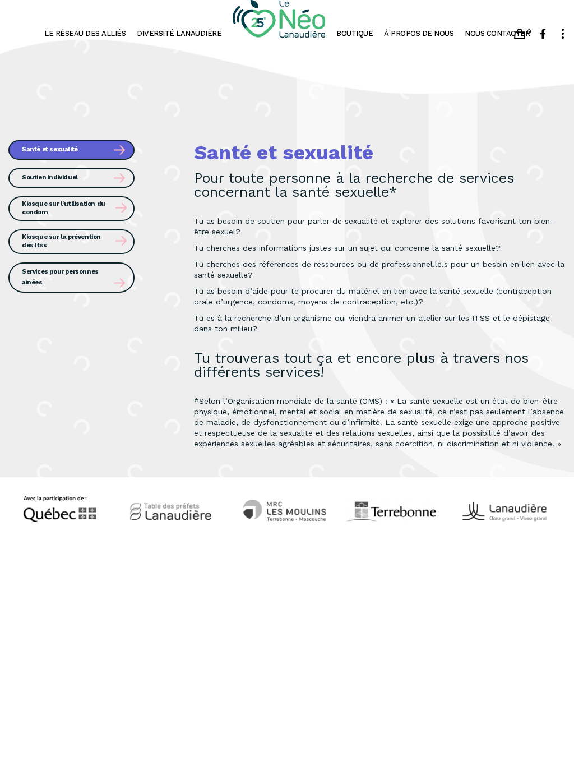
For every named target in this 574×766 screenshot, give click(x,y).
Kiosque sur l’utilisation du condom (63, 208)
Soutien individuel (50, 177)
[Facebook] (543, 33)
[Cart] (519, 33)
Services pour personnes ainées (60, 277)
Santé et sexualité (50, 149)
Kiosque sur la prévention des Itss (61, 241)
